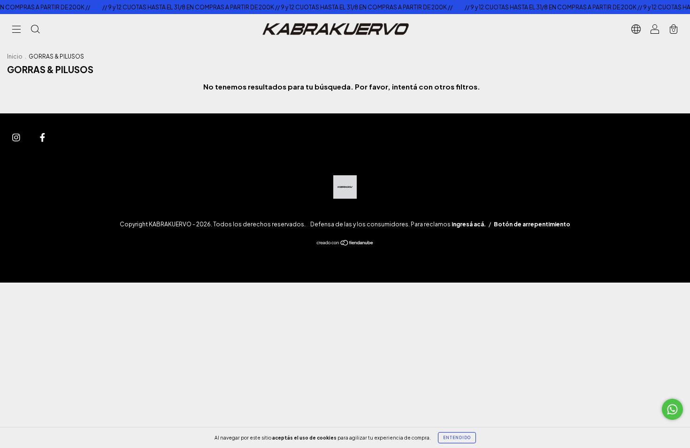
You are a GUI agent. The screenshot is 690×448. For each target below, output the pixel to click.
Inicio (15, 56)
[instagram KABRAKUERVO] (16, 137)
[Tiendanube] (345, 243)
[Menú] (16, 29)
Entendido (457, 437)
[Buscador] (35, 29)
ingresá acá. (469, 224)
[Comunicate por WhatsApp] (672, 409)
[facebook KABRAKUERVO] (42, 137)
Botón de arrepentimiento (532, 224)
